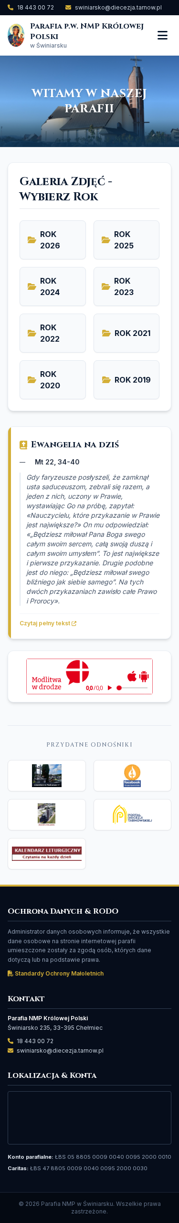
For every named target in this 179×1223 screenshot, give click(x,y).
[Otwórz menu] (162, 35)
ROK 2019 (133, 380)
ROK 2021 (132, 333)
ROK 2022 (50, 333)
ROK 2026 (50, 239)
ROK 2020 (50, 379)
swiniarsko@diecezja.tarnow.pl (118, 7)
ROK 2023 (124, 286)
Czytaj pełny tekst (46, 623)
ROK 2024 (50, 286)
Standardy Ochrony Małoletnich (58, 973)
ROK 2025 (124, 239)
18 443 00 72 (35, 7)
